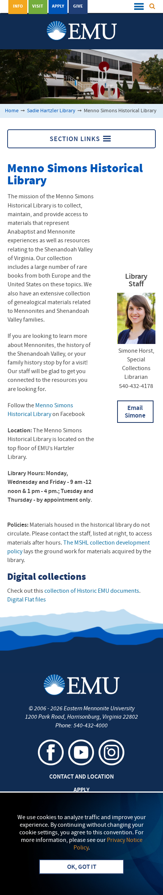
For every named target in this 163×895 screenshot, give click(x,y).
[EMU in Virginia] (82, 23)
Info (18, 6)
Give (78, 6)
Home (12, 111)
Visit (37, 6)
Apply (58, 6)
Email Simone (135, 412)
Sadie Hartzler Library (51, 111)
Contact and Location (81, 777)
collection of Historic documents (91, 591)
